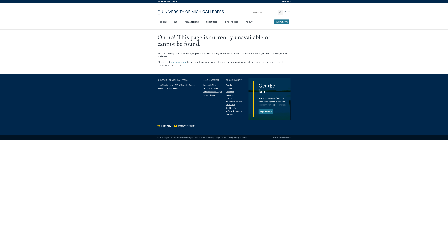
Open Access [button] (232, 22)
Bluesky (229, 85)
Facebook (230, 92)
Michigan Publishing (167, 1)
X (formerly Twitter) (234, 111)
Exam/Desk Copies (210, 88)
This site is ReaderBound (281, 137)
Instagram (230, 95)
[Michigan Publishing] (186, 125)
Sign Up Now (266, 111)
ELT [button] (176, 22)
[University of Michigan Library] (166, 125)
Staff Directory (232, 108)
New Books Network (234, 101)
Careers (229, 88)
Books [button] (163, 22)
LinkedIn (229, 98)
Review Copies (209, 95)
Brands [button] (285, 1)
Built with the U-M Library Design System (210, 137)
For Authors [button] (192, 22)
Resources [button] (212, 22)
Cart (287, 11)
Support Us (282, 22)
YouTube (229, 114)
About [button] (249, 22)
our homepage (179, 62)
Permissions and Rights (212, 92)
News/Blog (230, 105)
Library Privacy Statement (238, 137)
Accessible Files (209, 85)
